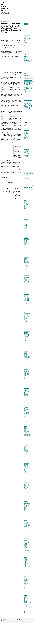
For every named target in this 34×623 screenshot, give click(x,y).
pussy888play (26, 430)
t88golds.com (26, 487)
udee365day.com (26, 505)
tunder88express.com (27, 503)
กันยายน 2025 (26, 138)
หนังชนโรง (25, 57)
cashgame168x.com (26, 261)
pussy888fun (26, 429)
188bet (25, 202)
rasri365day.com (26, 431)
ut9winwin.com (26, 521)
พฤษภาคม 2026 (26, 130)
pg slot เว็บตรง (26, 394)
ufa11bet (25, 508)
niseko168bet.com (26, 377)
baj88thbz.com (26, 237)
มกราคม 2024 (26, 159)
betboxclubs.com (26, 242)
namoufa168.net (26, 373)
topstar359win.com (26, 500)
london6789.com (26, 339)
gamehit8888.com (26, 294)
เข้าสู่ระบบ (25, 611)
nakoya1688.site (26, 372)
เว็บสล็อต (25, 600)
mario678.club (26, 351)
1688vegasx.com (26, 199)
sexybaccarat (25, 63)
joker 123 (25, 59)
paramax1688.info (26, 391)
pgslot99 (25, 408)
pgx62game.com (26, 412)
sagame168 (25, 449)
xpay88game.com (26, 540)
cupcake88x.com (26, 265)
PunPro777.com (26, 425)
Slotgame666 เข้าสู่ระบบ (27, 473)
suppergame (25, 486)
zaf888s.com (26, 545)
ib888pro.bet (26, 314)
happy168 (31, 173)
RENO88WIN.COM (27, 434)
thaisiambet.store (26, 490)
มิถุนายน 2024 (26, 154)
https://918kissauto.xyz (27, 56)
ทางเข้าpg (25, 557)
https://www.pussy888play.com (28, 61)
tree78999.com (26, 502)
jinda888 (25, 320)
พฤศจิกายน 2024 (26, 149)
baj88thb (32, 172)
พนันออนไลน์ (26, 563)
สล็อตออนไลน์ (26, 586)
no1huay (25, 379)
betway (25, 247)
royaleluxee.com (26, 445)
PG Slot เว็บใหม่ (26, 395)
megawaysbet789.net (27, 356)
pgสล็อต (25, 415)
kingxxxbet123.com (27, 330)
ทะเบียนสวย (25, 556)
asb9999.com (26, 228)
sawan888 (25, 452)
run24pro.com (26, 446)
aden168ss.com (26, 218)
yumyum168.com (26, 542)
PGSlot (25, 178)
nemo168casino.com (27, 376)
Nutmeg (6, 620)
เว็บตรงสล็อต (26, 598)
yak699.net (25, 541)
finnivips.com (26, 283)
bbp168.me (25, 240)
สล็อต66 (25, 187)
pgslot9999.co (26, 409)
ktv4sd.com (25, 333)
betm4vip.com (26, 246)
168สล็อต (25, 171)
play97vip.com (26, 416)
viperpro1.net (26, 527)
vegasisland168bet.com (27, 524)
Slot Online (25, 470)
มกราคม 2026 (26, 134)
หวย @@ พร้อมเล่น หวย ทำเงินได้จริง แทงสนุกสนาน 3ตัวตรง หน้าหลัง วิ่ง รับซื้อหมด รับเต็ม (6, 192)
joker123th (25, 323)
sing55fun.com (26, 464)
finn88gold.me (26, 282)
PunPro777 (25, 424)
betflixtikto (25, 244)
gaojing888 (25, 295)
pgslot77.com (26, 407)
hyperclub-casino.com (27, 313)
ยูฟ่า (24, 567)
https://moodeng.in (26, 53)
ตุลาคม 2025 (26, 137)
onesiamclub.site (26, 387)
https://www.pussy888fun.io (28, 38)
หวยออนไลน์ (26, 594)
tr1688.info (25, 501)
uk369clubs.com (26, 518)
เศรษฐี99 (25, 604)
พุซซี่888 (25, 564)
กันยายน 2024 (26, 151)
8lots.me (25, 207)
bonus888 (25, 255)
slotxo (25, 40)
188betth (27, 171)
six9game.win (26, 466)
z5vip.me (25, 543)
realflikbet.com (26, 433)
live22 (25, 337)
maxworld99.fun (26, 352)
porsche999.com (26, 417)
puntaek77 (25, 427)
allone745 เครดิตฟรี (28, 172)
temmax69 (25, 488)
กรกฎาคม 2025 (26, 140)
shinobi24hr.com (26, 462)
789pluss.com (26, 205)
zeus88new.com (26, 548)
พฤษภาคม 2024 (26, 155)
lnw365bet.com (26, 338)
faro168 (25, 73)
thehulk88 (25, 491)
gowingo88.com (26, 303)
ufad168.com (26, 511)
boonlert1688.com (26, 256)
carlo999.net (25, 259)
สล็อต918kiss (26, 580)
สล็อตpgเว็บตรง (26, 583)
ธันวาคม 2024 (26, 148)
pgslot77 (25, 406)
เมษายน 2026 (26, 131)
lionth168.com (26, 336)
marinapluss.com (26, 349)
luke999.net (25, 341)
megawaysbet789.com (27, 355)
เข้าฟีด (25, 612)
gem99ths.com (26, 296)
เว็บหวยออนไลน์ (26, 601)
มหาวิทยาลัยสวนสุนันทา (27, 566)
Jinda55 (25, 319)
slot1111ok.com (26, 471)
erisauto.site (25, 274)
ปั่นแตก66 (25, 561)
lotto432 (25, 340)
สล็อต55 (25, 575)
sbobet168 (25, 453)
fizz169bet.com (26, 285)
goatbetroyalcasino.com (27, 298)
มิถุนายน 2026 (26, 129)
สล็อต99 (27, 187)
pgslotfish (25, 410)
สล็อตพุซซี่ (25, 585)
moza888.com (26, 368)
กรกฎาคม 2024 (26, 153)
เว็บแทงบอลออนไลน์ (27, 603)
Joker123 (28, 174)
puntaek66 (25, 426)
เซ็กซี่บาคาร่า (26, 597)
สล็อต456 (25, 74)
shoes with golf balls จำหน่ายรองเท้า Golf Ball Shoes (4, 6)
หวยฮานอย (25, 595)
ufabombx (25, 510)
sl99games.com (26, 468)
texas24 (25, 489)
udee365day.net (26, 506)
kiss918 (25, 45)
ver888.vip (25, 526)
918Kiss (30, 171)
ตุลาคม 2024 (26, 150)
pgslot (25, 54)
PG (24, 392)
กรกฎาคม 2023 (26, 166)
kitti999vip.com (26, 332)
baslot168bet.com (26, 239)
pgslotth (25, 411)
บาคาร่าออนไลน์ (26, 559)
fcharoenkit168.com (27, 279)
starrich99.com (26, 481)
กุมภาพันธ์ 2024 (26, 158)
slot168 (25, 472)
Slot (24, 469)
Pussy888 (25, 428)
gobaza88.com (26, 301)
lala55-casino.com (26, 334)
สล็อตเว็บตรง (26, 34)
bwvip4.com (25, 258)
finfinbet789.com (26, 281)
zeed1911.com (26, 547)
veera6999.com (26, 522)
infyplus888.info (26, 317)
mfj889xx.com (26, 360)
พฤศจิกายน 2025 (26, 136)
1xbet (25, 43)
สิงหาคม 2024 (26, 152)
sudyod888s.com (26, 482)
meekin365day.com (26, 354)
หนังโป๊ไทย (25, 42)
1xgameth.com (26, 204)
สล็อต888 (25, 36)
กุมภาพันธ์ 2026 (26, 133)
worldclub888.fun (26, 538)
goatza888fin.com (26, 299)
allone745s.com (26, 225)
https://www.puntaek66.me (28, 75)
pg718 (25, 396)
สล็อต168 (30, 187)
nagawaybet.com (26, 370)
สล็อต (31, 185)
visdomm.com (26, 528)
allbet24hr (25, 172)
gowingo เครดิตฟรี (28, 173)
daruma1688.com (26, 266)
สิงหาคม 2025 (26, 139)
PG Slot (28, 178)
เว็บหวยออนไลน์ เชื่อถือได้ (28, 602)
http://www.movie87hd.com (28, 60)
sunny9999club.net (26, 484)
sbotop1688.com (26, 454)
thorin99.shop (26, 492)
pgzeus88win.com (26, 414)
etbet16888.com (26, 275)
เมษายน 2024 (26, 156)
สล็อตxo (25, 584)
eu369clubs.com (26, 277)
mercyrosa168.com (26, 358)
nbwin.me (25, 375)
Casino (25, 263)
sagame (25, 58)
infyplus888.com (26, 316)
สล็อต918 (25, 579)
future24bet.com (26, 293)
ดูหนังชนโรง (26, 72)
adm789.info (26, 220)
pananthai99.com (26, 388)
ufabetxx (25, 509)
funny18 (25, 44)
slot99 (25, 37)
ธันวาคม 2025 (26, 135)
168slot (25, 200)
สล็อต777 (25, 188)
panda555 (25, 390)
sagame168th (26, 450)
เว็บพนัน (25, 599)
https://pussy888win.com (27, 62)
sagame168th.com (26, 451)
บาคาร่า (8, 21)
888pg (25, 206)
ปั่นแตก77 (25, 562)
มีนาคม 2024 (26, 157)
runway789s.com (26, 447)
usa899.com (25, 519)
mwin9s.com (26, 369)
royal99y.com (26, 444)
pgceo (25, 397)
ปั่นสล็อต (25, 560)
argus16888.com (26, 227)
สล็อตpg (31, 188)
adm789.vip (25, 222)
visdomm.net (26, 529)
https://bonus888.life (27, 35)
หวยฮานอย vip (26, 596)
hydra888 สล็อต (26, 312)
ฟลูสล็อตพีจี (25, 565)
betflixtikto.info (26, 245)
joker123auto (26, 322)
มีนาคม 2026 (26, 132)
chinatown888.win (26, 264)
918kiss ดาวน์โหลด (27, 209)
